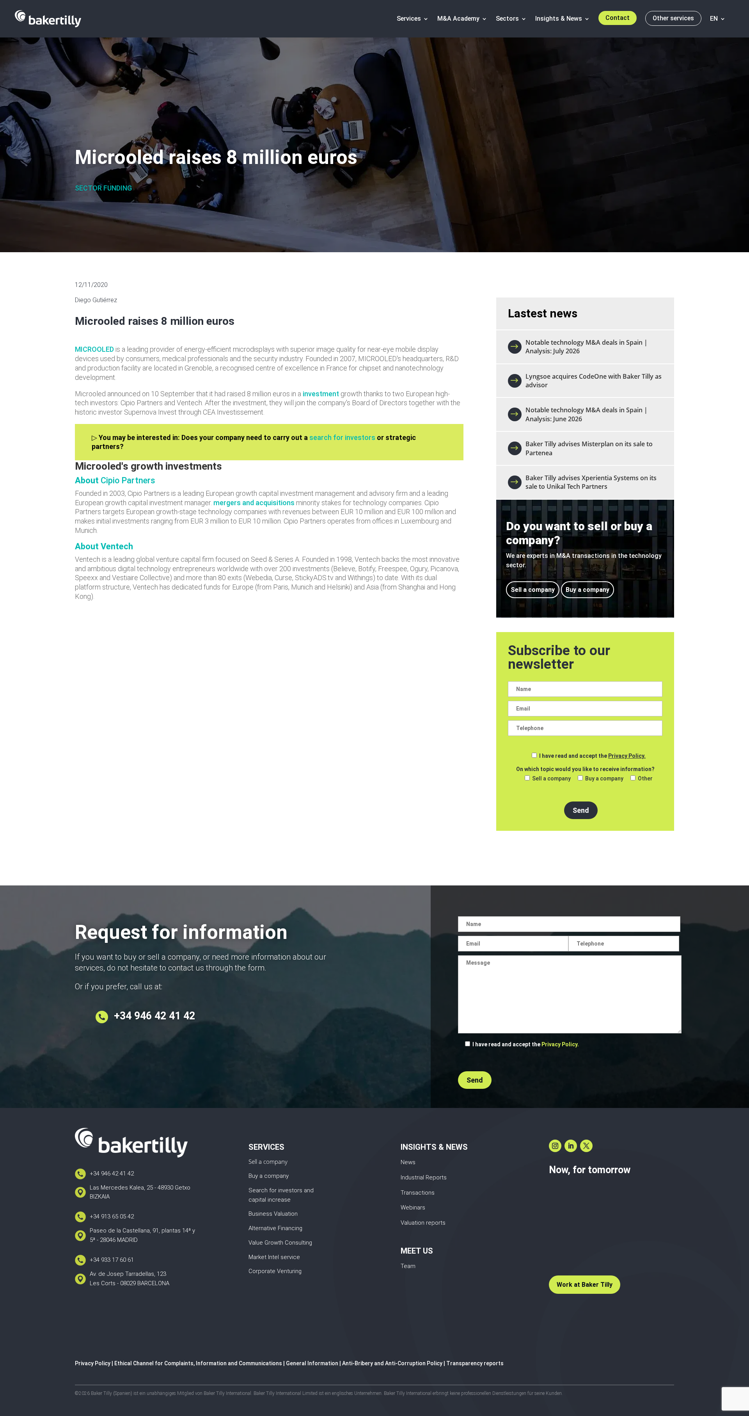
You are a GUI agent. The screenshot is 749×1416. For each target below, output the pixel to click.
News (408, 1162)
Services (409, 18)
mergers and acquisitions (254, 503)
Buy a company (587, 589)
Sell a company (533, 589)
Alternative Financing (275, 1228)
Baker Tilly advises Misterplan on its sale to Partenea (589, 448)
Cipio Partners (127, 480)
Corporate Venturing (275, 1271)
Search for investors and (281, 1190)
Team (408, 1266)
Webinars (413, 1207)
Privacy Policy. (627, 756)
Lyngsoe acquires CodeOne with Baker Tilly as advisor (593, 380)
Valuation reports (423, 1222)
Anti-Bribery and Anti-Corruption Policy (392, 1363)
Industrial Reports (424, 1177)
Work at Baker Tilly (584, 1284)
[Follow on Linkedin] (570, 1146)
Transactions (418, 1192)
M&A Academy (458, 18)
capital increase (269, 1199)
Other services (673, 18)
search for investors (342, 437)
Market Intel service (274, 1257)
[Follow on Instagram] (555, 1146)
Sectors (507, 18)
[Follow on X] (586, 1146)
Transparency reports (475, 1363)
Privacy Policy (92, 1363)
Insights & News (558, 18)
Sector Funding (103, 188)
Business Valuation (273, 1213)
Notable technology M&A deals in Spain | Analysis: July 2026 (586, 346)
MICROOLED (94, 349)
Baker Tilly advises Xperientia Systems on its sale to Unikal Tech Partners (591, 482)
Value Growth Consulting (280, 1242)
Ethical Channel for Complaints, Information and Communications (198, 1363)
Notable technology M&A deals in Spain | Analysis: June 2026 (586, 414)
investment (321, 394)
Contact (617, 17)
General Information (312, 1363)
